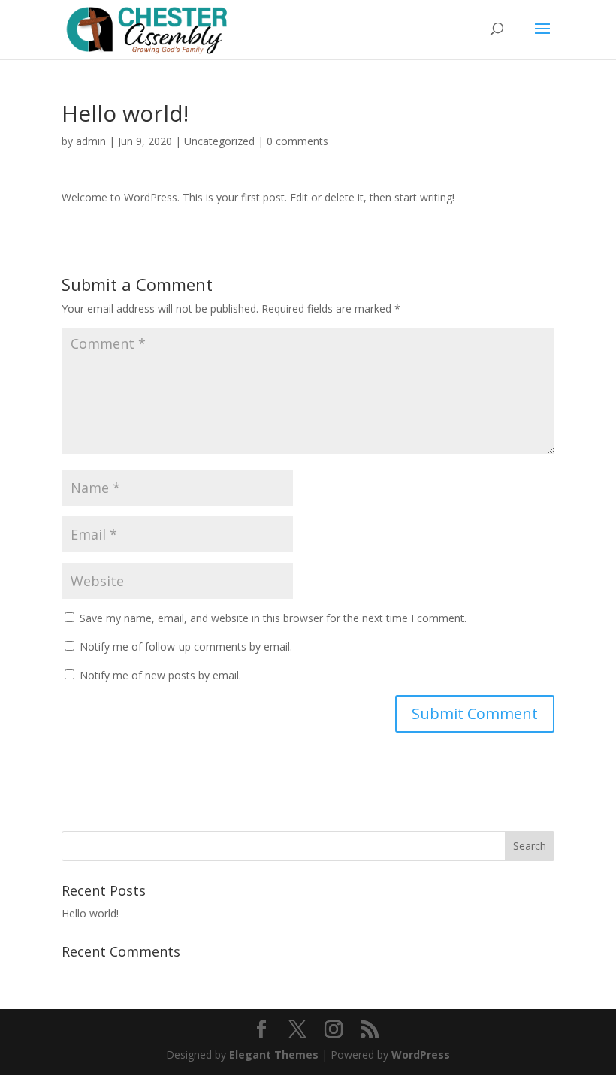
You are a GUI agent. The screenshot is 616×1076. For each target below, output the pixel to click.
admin (91, 141)
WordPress (420, 1054)
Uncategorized (219, 141)
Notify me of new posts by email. (160, 675)
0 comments (297, 141)
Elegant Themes (274, 1054)
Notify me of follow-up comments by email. (186, 646)
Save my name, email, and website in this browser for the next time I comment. (273, 618)
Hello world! (90, 913)
